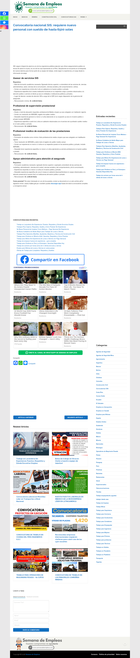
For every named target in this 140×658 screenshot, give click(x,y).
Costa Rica (99, 392)
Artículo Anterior (25, 417)
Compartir (31, 363)
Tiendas (98, 492)
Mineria (34, 17)
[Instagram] (4, 27)
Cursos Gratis (100, 396)
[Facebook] (4, 13)
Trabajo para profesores (103, 540)
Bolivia (98, 370)
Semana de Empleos (33, 654)
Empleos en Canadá (102, 411)
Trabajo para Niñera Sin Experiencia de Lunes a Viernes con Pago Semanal (41, 239)
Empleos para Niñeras (103, 414)
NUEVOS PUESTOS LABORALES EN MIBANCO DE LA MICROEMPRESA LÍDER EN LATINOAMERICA (69, 499)
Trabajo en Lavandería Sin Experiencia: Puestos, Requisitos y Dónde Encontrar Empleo (45, 224)
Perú (97, 466)
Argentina (99, 363)
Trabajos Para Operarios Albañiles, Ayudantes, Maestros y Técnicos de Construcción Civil (46, 234)
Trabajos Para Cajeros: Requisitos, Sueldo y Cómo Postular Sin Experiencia (41, 227)
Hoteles (98, 433)
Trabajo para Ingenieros (103, 529)
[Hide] (1, 31)
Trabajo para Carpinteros (104, 510)
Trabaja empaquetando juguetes (106, 495)
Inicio (15, 17)
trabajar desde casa (102, 499)
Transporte (99, 558)
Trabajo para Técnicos (103, 543)
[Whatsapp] (4, 18)
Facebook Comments (32, 597)
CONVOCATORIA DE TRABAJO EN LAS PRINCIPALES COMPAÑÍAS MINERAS (68, 577)
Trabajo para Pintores (103, 536)
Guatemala (99, 425)
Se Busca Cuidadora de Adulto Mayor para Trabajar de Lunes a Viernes (40, 231)
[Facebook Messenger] (4, 22)
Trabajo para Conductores (104, 518)
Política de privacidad (106, 654)
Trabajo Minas (100, 507)
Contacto (94, 654)
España (98, 418)
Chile (97, 374)
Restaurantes (100, 477)
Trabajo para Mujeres (102, 532)
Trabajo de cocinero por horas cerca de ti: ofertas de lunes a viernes (39, 246)
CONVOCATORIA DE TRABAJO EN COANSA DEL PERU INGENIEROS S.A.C (29, 537)
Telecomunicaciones (102, 488)
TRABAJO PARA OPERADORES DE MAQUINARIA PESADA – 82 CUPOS (30, 576)
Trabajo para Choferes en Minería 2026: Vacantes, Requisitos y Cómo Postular (42, 236)
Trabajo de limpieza (102, 503)
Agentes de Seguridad (103, 352)
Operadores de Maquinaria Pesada (107, 451)
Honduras (99, 429)
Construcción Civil (49, 17)
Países (82, 17)
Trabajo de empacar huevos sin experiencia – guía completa (36, 241)
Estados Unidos (101, 422)
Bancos (24, 17)
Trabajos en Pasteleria (103, 555)
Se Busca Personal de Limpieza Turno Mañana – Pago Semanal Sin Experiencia (43, 229)
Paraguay (99, 462)
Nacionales (99, 444)
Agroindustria (100, 359)
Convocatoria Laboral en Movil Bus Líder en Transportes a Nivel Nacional (30, 499)
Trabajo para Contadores (104, 521)
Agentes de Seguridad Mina (105, 355)
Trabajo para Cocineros (103, 514)
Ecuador (98, 400)
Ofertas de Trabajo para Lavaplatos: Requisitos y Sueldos (35, 250)
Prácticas (99, 470)
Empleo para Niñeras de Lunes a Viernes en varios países (36, 248)
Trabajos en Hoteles (102, 547)
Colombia (99, 381)
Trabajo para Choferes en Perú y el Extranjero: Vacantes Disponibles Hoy (40, 243)
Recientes (99, 473)
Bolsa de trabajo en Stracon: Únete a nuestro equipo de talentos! (67, 461)
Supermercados (101, 484)
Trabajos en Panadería (103, 551)
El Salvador (100, 403)
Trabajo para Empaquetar (104, 525)
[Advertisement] (50, 49)
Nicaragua (99, 448)
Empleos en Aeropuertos (104, 407)
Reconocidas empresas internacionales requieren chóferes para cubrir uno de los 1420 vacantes (68, 538)
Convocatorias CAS (68, 17)
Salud (98, 481)
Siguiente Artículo (75, 417)
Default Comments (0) (19, 597)
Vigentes (99, 562)
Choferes (99, 377)
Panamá (98, 459)
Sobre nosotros (121, 654)
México (98, 436)
